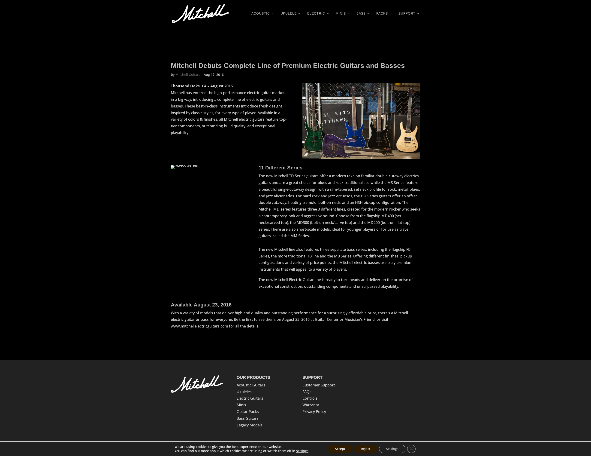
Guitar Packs (248, 411)
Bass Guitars (248, 418)
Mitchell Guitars (187, 74)
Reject (365, 449)
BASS (361, 13)
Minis (241, 404)
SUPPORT (407, 13)
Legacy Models (249, 425)
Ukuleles (244, 391)
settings (302, 451)
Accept (340, 449)
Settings (392, 449)
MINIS (341, 13)
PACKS (382, 13)
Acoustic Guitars (251, 385)
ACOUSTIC (260, 13)
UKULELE (288, 13)
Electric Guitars (250, 398)
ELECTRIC (316, 13)
